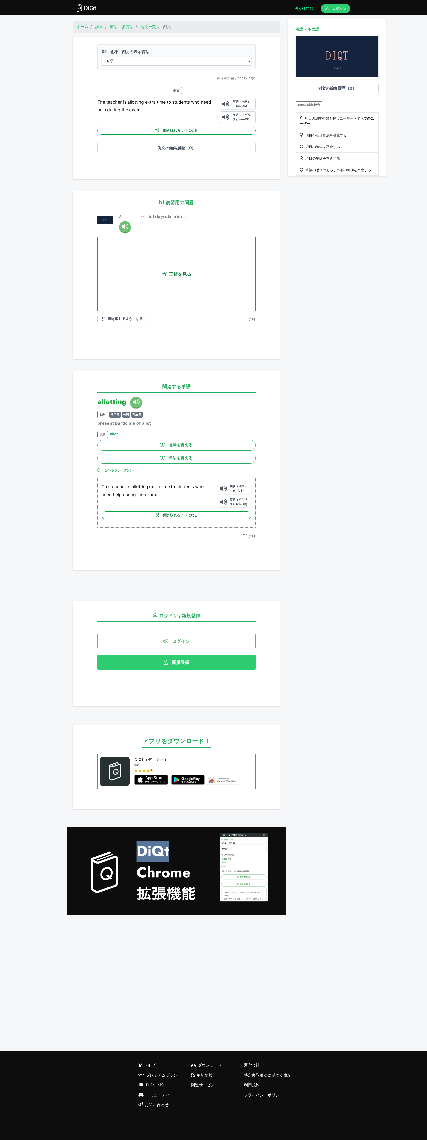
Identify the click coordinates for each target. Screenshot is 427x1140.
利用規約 (252, 1084)
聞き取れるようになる (180, 130)
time (162, 102)
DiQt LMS (155, 1084)
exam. (135, 109)
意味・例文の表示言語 (129, 51)
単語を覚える (180, 458)
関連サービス (203, 1084)
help (102, 109)
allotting (136, 102)
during (114, 109)
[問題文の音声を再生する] (125, 227)
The (101, 102)
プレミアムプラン (161, 1075)
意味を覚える (180, 445)
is (125, 102)
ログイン (339, 8)
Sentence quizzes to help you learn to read (154, 216)
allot (114, 434)
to (169, 102)
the (125, 109)
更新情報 (205, 1075)
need (206, 102)
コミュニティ (158, 1094)
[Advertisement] (176, 983)
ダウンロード (210, 1065)
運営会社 (252, 1065)
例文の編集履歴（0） (176, 147)
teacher (114, 102)
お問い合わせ (157, 1104)
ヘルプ (149, 1065)
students (181, 102)
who (196, 102)
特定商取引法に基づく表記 (267, 1075)
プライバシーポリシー (263, 1094)
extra (151, 102)
